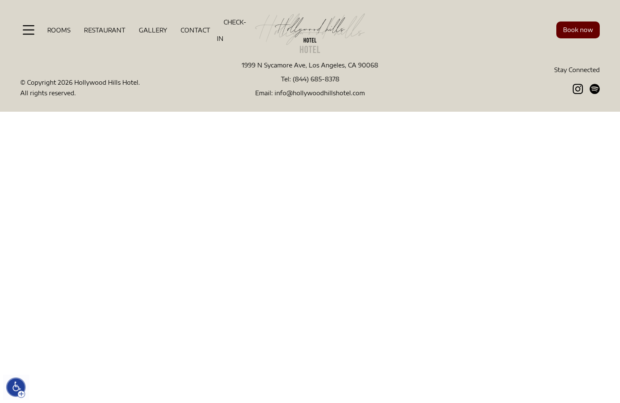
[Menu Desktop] (28, 29)
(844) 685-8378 (316, 79)
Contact (195, 30)
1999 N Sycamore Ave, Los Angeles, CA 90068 (310, 65)
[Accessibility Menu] (16, 387)
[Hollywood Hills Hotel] (310, 29)
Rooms (58, 30)
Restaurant (104, 30)
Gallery (153, 30)
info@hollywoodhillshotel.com (320, 93)
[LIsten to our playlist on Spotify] (595, 88)
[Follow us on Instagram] (578, 88)
